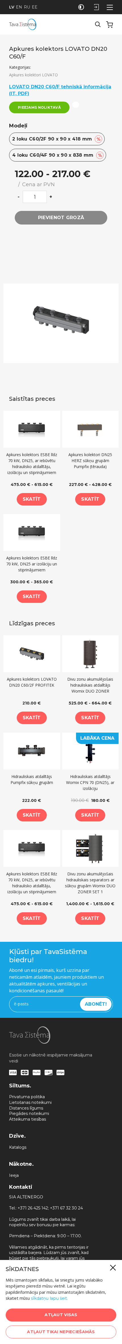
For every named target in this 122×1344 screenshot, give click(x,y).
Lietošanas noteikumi (30, 1102)
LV (11, 7)
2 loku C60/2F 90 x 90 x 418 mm (56, 139)
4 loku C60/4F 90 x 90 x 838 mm (57, 155)
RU (27, 7)
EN (19, 7)
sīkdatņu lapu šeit (49, 1298)
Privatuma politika (27, 1096)
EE (34, 7)
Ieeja (14, 1175)
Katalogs (17, 1147)
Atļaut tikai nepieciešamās (61, 1331)
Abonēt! (96, 1004)
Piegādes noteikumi (29, 1113)
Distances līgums (26, 1108)
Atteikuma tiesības (27, 1119)
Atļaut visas (61, 1314)
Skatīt (32, 499)
